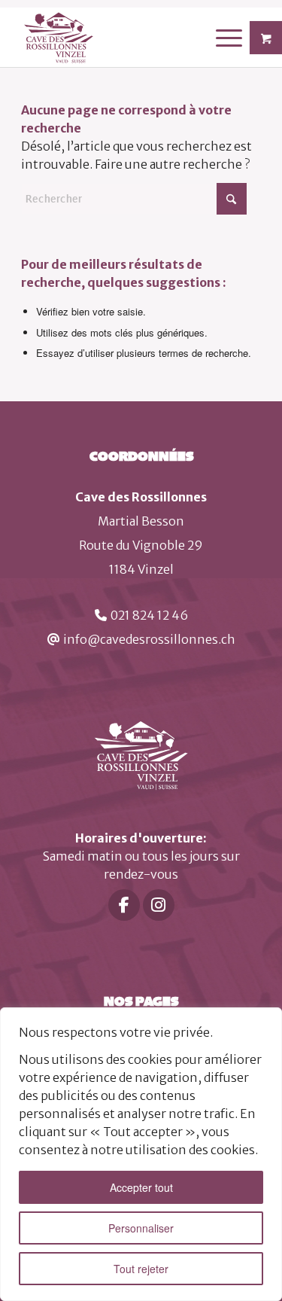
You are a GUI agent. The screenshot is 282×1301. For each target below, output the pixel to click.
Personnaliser (141, 1227)
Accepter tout (141, 1187)
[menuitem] (231, 38)
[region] (141, 1154)
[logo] (117, 38)
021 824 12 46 (149, 615)
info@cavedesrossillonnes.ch (149, 639)
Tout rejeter (141, 1268)
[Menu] (221, 38)
